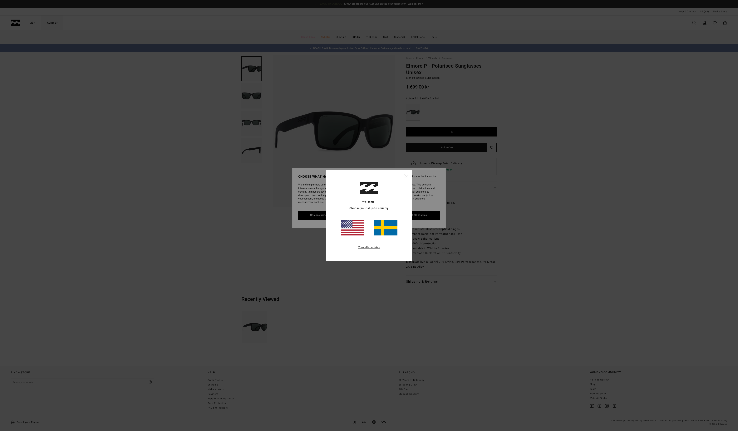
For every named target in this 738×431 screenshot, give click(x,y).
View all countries (369, 247)
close (406, 176)
